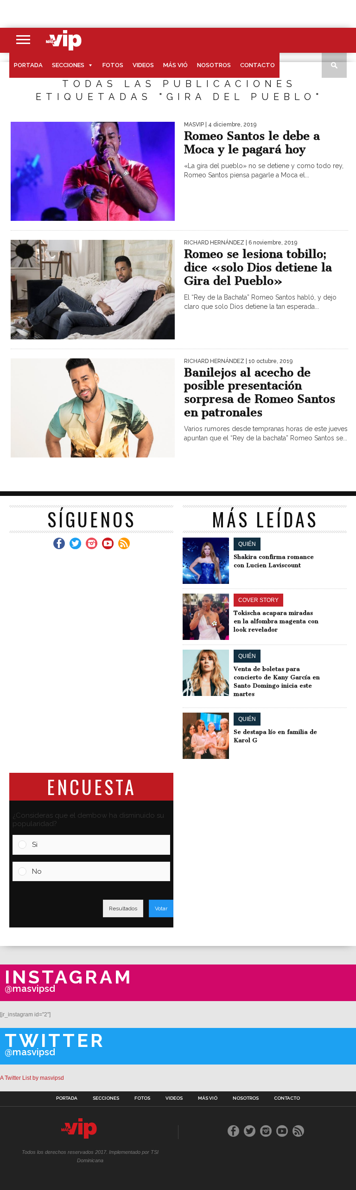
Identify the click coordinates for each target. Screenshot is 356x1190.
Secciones (68, 65)
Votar (161, 908)
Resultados (123, 908)
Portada (28, 65)
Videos (143, 65)
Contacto (257, 65)
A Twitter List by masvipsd (32, 1078)
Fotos (112, 65)
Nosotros (214, 65)
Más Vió (175, 65)
